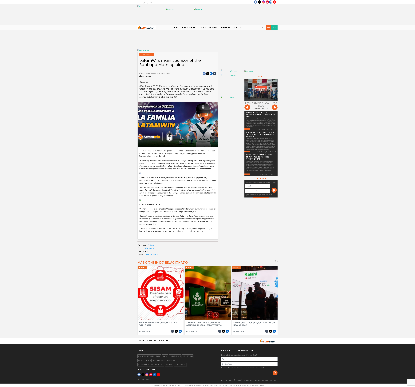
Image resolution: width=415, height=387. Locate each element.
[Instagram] (263, 2)
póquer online (175, 356)
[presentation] (247, 107)
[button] (263, 27)
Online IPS (171, 360)
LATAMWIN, (149, 248)
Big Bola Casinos (144, 360)
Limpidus (169, 364)
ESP (268, 27)
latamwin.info (146, 76)
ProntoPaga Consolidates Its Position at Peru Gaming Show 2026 (260, 114)
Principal (224, 380)
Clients (238, 380)
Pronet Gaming (180, 364)
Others (151, 245)
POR (274, 27)
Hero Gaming (188, 356)
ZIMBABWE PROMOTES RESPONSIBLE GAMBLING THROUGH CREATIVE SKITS (204, 324)
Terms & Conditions (261, 380)
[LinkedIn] (270, 2)
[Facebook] (255, 2)
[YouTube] (274, 2)
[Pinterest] (267, 2)
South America (152, 254)
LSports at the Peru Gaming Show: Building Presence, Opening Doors (259, 157)
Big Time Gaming (159, 360)
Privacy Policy (247, 380)
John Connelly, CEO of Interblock (151, 364)
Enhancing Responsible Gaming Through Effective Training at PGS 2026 (260, 134)
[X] (259, 2)
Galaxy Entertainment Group (149, 356)
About (231, 380)
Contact (273, 380)
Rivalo (165, 356)
